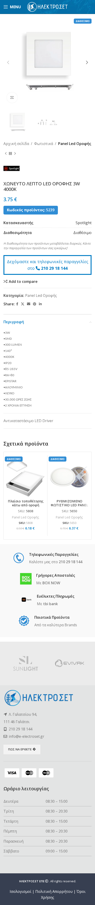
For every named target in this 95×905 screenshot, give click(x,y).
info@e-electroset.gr (26, 736)
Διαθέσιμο (82, 232)
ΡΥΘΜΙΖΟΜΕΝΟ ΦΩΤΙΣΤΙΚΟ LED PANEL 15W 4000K (69, 505)
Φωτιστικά (43, 143)
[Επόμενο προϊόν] (15, 153)
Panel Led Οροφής (74, 143)
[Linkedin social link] (40, 304)
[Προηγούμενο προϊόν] (5, 153)
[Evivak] (70, 663)
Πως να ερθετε (20, 749)
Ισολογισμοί (20, 891)
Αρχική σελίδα (16, 143)
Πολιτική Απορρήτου (54, 891)
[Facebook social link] (17, 304)
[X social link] (23, 304)
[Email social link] (29, 304)
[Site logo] (47, 6)
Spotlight (84, 222)
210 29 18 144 (54, 268)
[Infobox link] (47, 558)
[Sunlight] (25, 663)
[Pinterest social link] (35, 304)
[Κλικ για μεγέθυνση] (12, 97)
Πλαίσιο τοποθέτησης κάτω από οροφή (25, 503)
